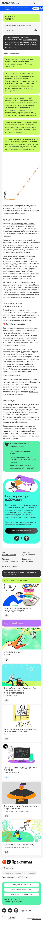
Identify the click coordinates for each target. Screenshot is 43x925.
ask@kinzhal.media (30, 40)
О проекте (8, 868)
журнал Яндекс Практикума (15, 3)
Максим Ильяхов (9, 555)
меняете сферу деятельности (23, 224)
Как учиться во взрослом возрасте (20, 452)
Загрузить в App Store (21, 885)
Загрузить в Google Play (21, 890)
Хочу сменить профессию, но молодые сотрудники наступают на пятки (23, 459)
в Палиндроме (36, 918)
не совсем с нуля (10, 242)
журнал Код (26, 911)
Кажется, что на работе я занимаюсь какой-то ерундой (22, 466)
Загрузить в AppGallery (21, 894)
